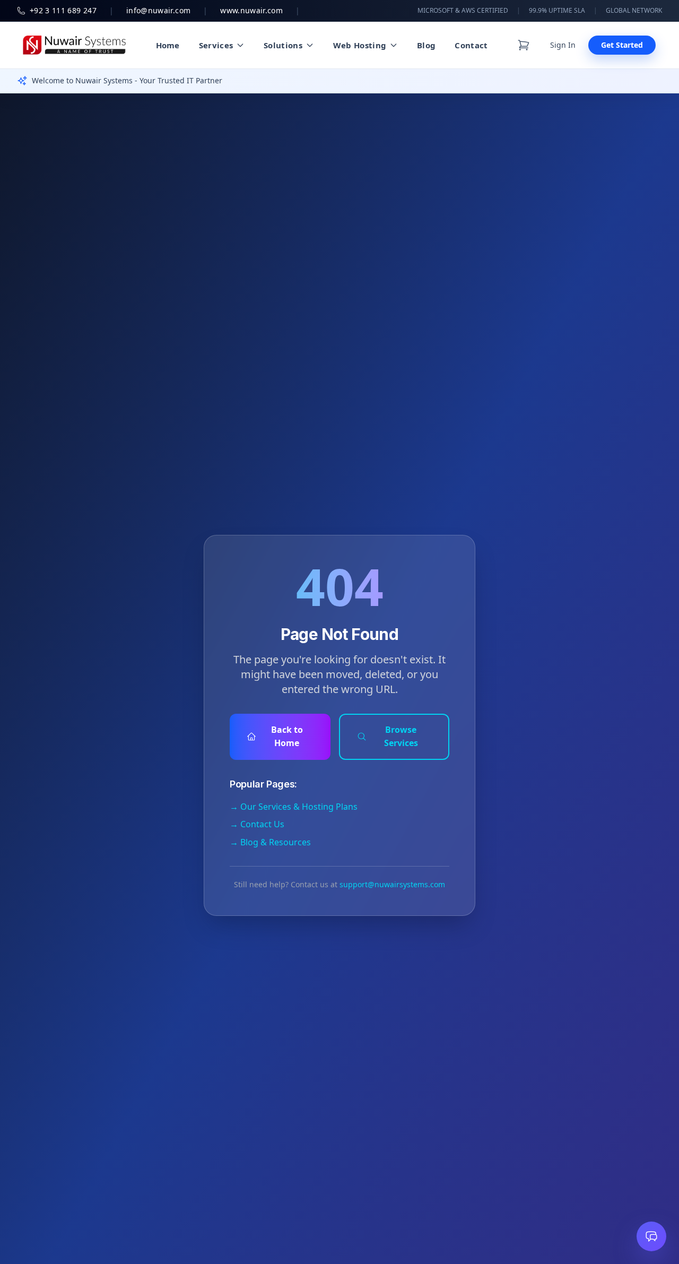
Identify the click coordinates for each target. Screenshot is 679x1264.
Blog (426, 45)
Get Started (622, 45)
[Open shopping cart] (523, 45)
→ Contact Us (257, 824)
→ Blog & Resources (270, 842)
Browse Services (401, 736)
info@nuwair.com (158, 10)
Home (168, 45)
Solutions (283, 45)
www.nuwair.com (251, 10)
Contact (471, 45)
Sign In (563, 45)
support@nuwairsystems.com (392, 884)
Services (216, 45)
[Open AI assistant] (651, 1236)
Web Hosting (359, 45)
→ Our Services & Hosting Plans (294, 806)
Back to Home (287, 736)
